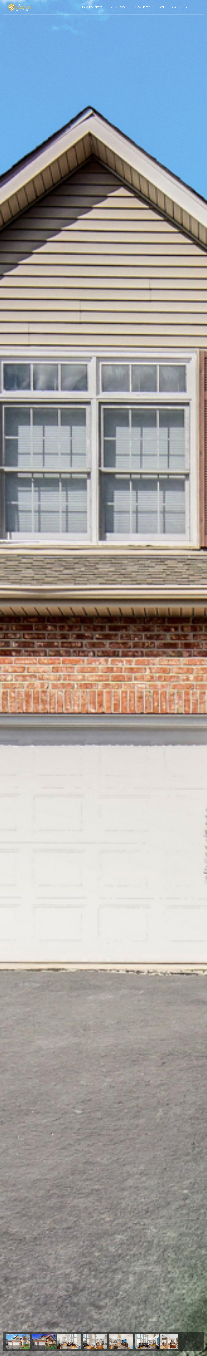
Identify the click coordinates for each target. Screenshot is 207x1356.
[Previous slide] (186, 1341)
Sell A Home (118, 6)
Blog (161, 6)
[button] (18, 1341)
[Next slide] (194, 1341)
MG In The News (91, 6)
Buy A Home (141, 6)
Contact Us (179, 7)
